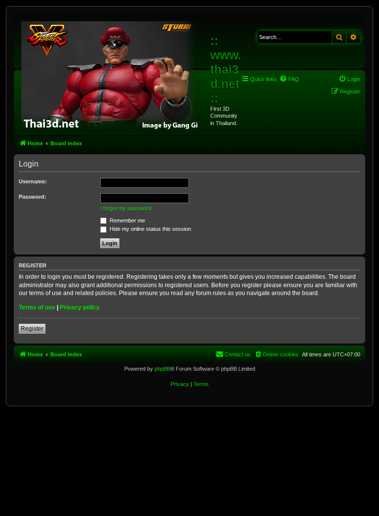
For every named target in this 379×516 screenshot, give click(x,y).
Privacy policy (80, 307)
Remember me (126, 220)
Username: (33, 181)
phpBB (162, 369)
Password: (32, 197)
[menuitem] (289, 79)
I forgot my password (125, 208)
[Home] (113, 74)
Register (32, 328)
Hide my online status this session (149, 229)
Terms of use (37, 307)
